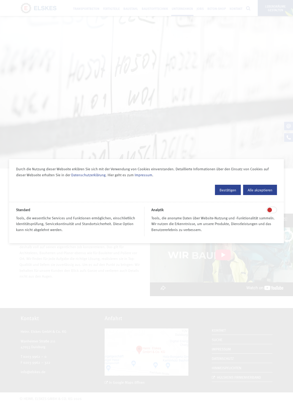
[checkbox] (269, 210)
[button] (228, 190)
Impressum (143, 174)
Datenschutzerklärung (88, 174)
